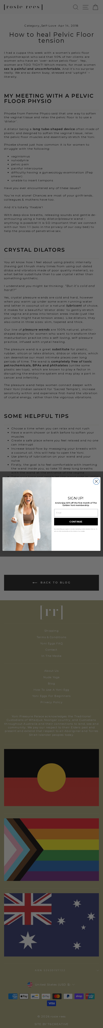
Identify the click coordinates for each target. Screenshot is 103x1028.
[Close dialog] (96, 481)
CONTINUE (75, 521)
